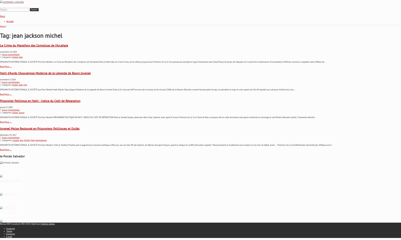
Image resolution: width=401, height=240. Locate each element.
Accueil (10, 21)
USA (25, 85)
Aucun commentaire (11, 54)
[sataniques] (7, 176)
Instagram (10, 234)
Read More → (6, 66)
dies (21, 140)
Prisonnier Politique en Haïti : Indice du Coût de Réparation (40, 101)
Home (2, 26)
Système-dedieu (48, 224)
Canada (15, 140)
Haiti (21, 57)
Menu (2, 16)
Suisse (21, 112)
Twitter (9, 231)
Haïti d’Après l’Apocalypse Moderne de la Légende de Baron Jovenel (45, 73)
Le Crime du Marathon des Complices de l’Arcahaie (34, 45)
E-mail (9, 236)
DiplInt (15, 57)
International (41, 140)
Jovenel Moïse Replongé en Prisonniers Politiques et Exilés (40, 128)
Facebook (10, 228)
